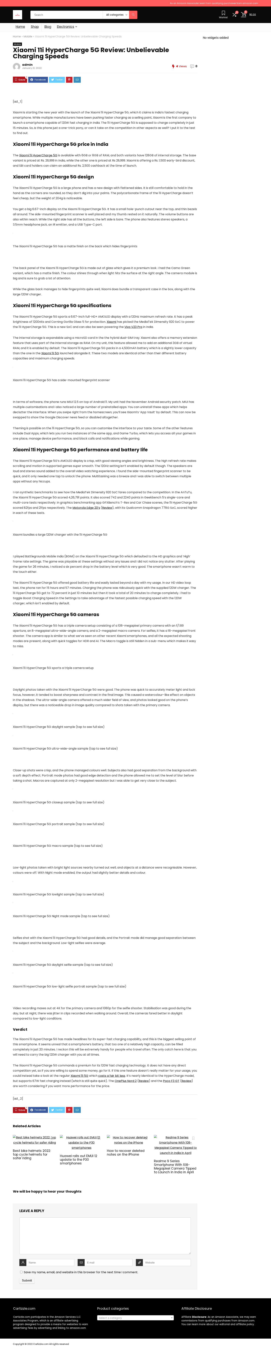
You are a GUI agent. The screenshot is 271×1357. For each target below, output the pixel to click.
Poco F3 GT (171, 1081)
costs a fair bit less (111, 1076)
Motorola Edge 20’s (86, 508)
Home (20, 26)
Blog (47, 26)
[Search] (133, 15)
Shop (35, 26)
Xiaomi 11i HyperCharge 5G (38, 155)
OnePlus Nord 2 (126, 1081)
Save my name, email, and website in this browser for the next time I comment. (81, 1272)
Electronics (65, 26)
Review (107, 508)
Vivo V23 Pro (133, 327)
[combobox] (135, 1317)
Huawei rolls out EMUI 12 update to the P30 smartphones (78, 1160)
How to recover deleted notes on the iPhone (126, 1153)
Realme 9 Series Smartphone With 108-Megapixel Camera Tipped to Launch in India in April (175, 1166)
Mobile (28, 36)
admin (27, 65)
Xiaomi (111, 322)
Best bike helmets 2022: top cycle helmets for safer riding (32, 1154)
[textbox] (135, 1318)
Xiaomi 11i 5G (50, 353)
